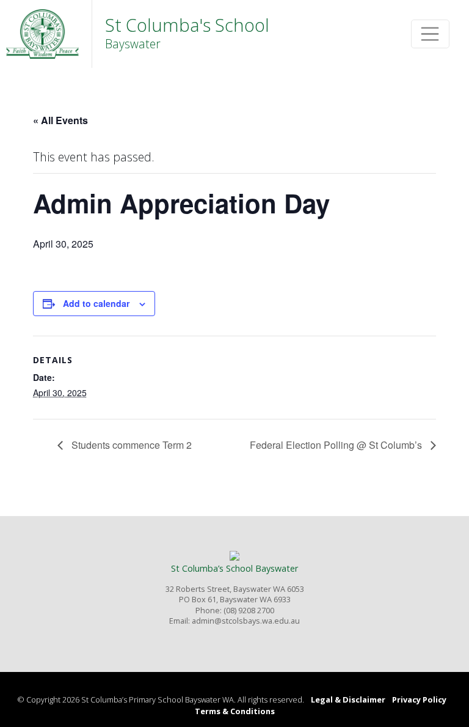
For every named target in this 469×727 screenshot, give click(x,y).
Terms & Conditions (235, 711)
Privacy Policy (419, 699)
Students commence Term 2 (130, 445)
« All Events (60, 120)
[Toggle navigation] (430, 34)
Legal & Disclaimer (348, 699)
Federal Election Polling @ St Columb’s (337, 445)
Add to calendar (96, 303)
